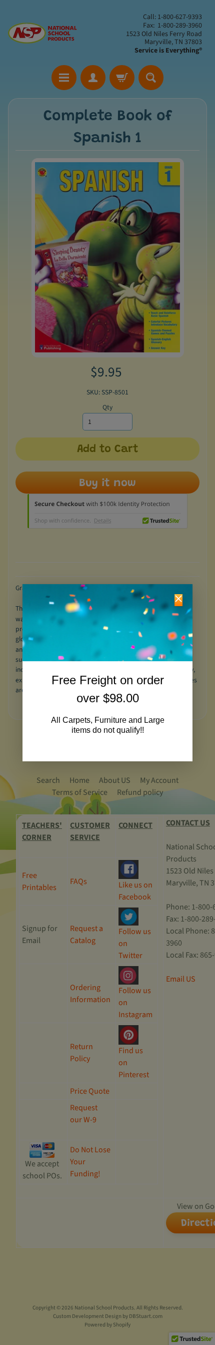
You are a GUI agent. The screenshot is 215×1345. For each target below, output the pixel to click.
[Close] (178, 600)
